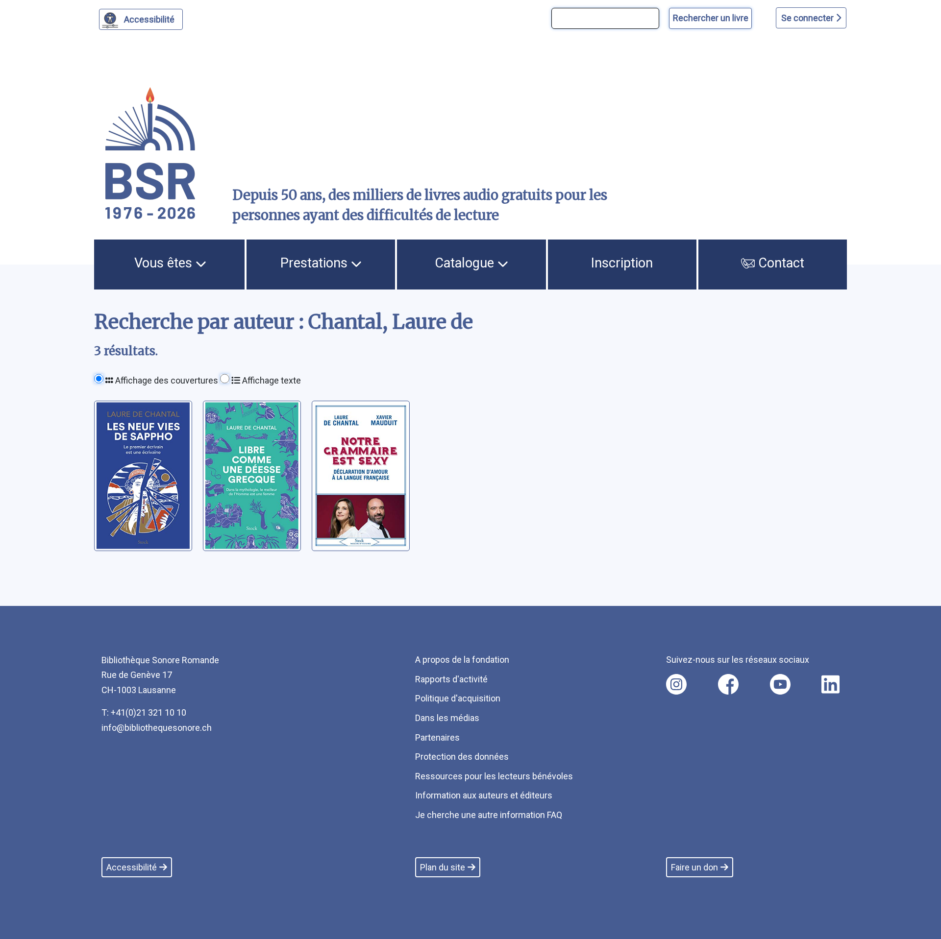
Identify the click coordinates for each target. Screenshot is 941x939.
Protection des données (462, 756)
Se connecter (808, 18)
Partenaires (437, 737)
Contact (779, 263)
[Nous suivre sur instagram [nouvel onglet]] (676, 684)
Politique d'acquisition (457, 698)
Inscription (622, 263)
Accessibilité (149, 19)
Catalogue (466, 263)
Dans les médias (447, 718)
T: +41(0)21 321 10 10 (143, 712)
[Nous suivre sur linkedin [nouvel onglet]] (830, 684)
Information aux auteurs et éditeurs (483, 795)
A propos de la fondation (462, 659)
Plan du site (442, 867)
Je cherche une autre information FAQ (488, 815)
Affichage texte (270, 380)
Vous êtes (165, 263)
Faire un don (694, 867)
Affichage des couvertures (165, 380)
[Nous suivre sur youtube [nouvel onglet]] (780, 684)
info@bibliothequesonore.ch (156, 727)
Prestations (315, 263)
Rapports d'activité (451, 679)
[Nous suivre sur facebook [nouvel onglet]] (728, 684)
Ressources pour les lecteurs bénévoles (494, 776)
